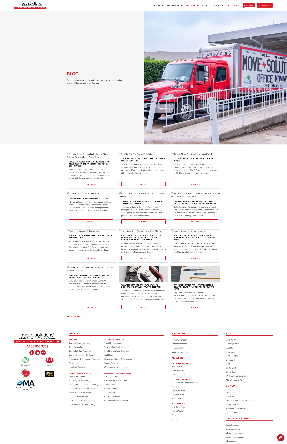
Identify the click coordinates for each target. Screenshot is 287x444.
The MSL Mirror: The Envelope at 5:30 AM (89, 198)
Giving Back (231, 372)
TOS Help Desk (178, 399)
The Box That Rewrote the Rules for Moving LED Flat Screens (143, 160)
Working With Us (233, 344)
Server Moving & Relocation (80, 393)
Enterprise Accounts (77, 377)
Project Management (77, 363)
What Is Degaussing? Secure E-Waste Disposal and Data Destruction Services (141, 286)
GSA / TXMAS (232, 356)
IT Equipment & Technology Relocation (84, 359)
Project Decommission (113, 343)
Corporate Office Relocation (80, 351)
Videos (175, 419)
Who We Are (231, 340)
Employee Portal (178, 391)
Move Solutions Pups (235, 380)
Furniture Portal (178, 395)
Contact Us (230, 393)
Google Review (232, 405)
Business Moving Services (79, 343)
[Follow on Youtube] (43, 352)
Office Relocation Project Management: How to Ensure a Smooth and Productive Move (194, 287)
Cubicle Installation (111, 393)
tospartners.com (232, 425)
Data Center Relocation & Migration (83, 389)
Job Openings (231, 413)
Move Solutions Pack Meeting (116, 401)
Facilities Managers (179, 344)
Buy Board (230, 360)
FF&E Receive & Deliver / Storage (82, 405)
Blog (174, 415)
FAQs (228, 364)
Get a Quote (249, 5)
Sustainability (231, 368)
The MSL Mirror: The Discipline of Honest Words (193, 160)
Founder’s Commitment (235, 409)
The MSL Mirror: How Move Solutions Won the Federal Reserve (142, 202)
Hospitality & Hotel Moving (79, 381)
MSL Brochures (178, 407)
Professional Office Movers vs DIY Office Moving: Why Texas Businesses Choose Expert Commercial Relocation (141, 238)
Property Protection (112, 385)
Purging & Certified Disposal (115, 347)
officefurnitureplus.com (235, 433)
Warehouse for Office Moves (116, 367)
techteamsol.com (233, 429)
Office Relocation (76, 347)
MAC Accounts (178, 348)
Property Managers (180, 340)
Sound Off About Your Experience (240, 401)
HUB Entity (230, 352)
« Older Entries (74, 317)
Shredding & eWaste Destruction (117, 351)
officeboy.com (232, 441)
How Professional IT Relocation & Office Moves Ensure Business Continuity (89, 276)
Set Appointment (265, 5)
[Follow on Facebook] (31, 352)
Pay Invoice (177, 367)
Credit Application (179, 370)
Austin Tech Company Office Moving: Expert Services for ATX (90, 237)
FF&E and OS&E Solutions (79, 401)
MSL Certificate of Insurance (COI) (186, 383)
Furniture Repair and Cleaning (116, 389)
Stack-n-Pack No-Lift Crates (115, 381)
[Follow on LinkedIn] (37, 352)
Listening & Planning (77, 367)
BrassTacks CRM (111, 377)
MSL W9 (175, 387)
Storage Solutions (111, 363)
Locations (230, 396)
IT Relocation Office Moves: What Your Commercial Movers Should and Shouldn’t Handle (195, 238)
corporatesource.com (235, 437)
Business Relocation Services (81, 355)
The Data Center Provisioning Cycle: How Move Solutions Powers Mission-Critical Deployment (89, 164)
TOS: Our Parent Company (237, 376)
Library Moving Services (78, 397)
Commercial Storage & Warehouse (118, 359)
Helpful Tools (177, 411)
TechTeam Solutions (112, 397)
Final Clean (108, 355)
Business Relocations (180, 352)
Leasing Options (178, 375)
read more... (91, 184)
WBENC (229, 348)
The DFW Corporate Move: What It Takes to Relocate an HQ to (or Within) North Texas (195, 202)
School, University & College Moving (83, 385)
